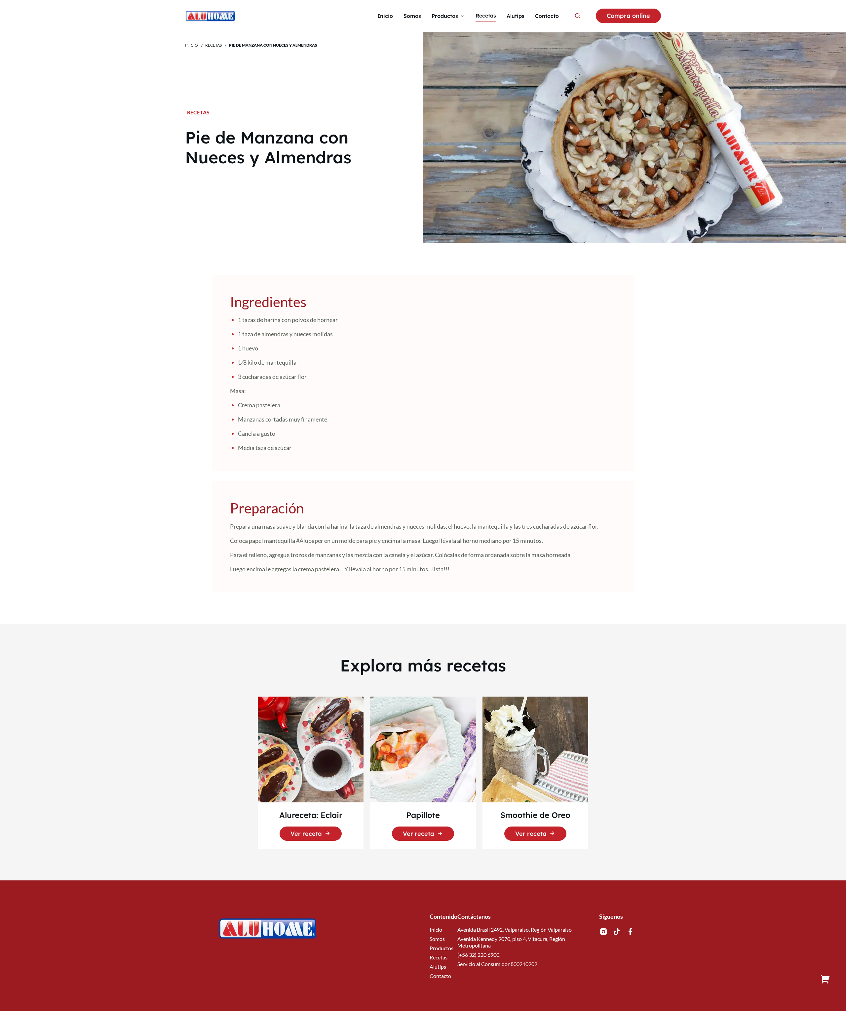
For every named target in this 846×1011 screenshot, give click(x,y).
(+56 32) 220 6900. (478, 954)
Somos (437, 939)
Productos (441, 948)
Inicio (191, 45)
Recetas (213, 45)
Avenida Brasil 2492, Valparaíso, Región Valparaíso (514, 929)
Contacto (440, 976)
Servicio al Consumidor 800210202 (497, 964)
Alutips (438, 966)
